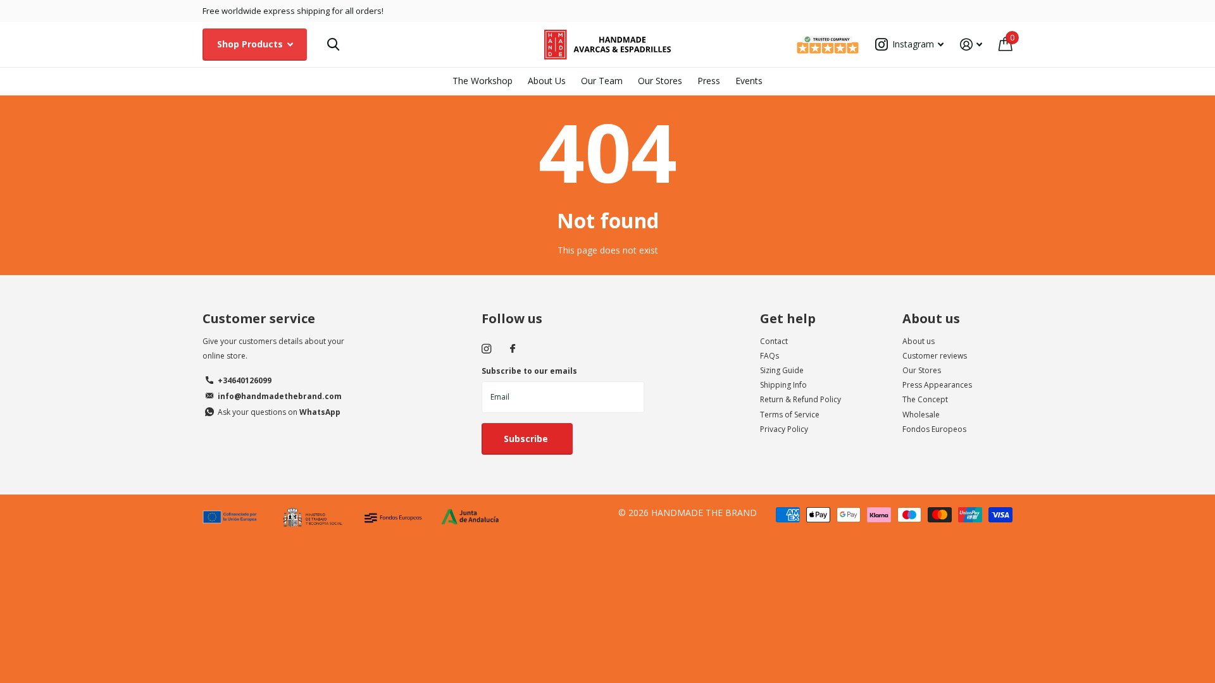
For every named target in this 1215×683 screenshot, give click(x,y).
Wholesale (921, 414)
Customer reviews (934, 355)
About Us (547, 81)
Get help (788, 318)
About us (931, 318)
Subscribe (527, 439)
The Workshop (482, 81)
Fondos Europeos (934, 429)
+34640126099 (244, 380)
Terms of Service (789, 414)
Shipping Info (783, 384)
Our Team (602, 81)
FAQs (769, 355)
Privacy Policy (784, 429)
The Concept (925, 399)
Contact (774, 341)
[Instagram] (486, 349)
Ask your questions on (279, 412)
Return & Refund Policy (800, 399)
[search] (333, 44)
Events (749, 81)
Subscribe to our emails (529, 371)
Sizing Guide (782, 370)
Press (708, 81)
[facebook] (512, 349)
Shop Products (251, 44)
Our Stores (660, 81)
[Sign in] (971, 44)
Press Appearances (937, 384)
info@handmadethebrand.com (280, 396)
